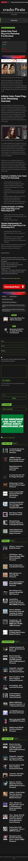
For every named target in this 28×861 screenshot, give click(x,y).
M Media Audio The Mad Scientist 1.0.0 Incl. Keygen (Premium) (17, 485)
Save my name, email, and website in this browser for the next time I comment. (13, 360)
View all (15, 443)
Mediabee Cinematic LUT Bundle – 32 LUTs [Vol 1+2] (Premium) (17, 649)
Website (3, 350)
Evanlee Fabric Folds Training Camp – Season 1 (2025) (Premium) (16, 829)
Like (4, 46)
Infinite (4, 296)
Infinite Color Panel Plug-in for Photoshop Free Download (10, 33)
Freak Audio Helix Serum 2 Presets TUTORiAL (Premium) (16, 450)
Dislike (4, 49)
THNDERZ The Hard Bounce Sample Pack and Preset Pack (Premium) (16, 459)
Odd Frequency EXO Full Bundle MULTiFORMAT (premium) (16, 583)
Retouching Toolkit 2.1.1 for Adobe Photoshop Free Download (17, 330)
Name (3, 341)
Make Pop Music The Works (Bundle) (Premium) (15, 575)
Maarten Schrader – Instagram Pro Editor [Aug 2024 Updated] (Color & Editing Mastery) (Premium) (17, 659)
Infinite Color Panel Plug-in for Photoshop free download (13, 310)
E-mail (3, 346)
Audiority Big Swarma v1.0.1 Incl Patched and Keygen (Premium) (16, 531)
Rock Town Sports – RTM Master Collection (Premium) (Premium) (16, 678)
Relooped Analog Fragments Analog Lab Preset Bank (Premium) (16, 522)
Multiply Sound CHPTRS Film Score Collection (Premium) (16, 729)
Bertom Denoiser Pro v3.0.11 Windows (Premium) (15, 468)
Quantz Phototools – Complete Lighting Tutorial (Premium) (15, 695)
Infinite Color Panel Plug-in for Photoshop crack (13, 305)
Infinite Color (13, 296)
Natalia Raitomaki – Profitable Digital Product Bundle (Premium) (17, 632)
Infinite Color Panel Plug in (9, 302)
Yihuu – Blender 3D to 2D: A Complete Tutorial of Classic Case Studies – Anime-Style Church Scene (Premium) (16, 818)
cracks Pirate (14, 9)
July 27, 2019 (5, 38)
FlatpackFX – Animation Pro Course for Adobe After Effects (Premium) (16, 669)
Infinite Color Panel (7, 299)
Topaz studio (16, 278)
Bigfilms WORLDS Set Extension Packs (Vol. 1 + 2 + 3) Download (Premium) (17, 704)
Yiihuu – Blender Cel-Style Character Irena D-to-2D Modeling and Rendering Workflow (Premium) (16, 806)
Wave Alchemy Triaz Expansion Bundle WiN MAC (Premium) (16, 592)
